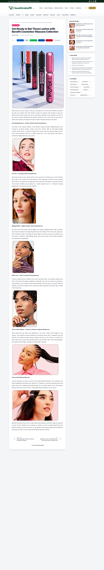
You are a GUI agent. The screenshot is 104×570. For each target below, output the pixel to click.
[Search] (86, 8)
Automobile (38, 14)
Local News (11, 14)
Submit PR (92, 8)
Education (52, 14)
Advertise (78, 8)
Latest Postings (48, 8)
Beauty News (18, 22)
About (66, 8)
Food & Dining (65, 14)
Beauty (27, 14)
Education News (86, 84)
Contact (72, 8)
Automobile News (75, 81)
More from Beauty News (38, 445)
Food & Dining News (75, 89)
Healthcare (45, 14)
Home (41, 8)
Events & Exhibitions (75, 87)
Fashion (32, 14)
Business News (74, 84)
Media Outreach (58, 8)
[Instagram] (93, 1)
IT (22, 14)
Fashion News (88, 87)
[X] (91, 1)
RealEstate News (85, 95)
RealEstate (72, 14)
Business (18, 14)
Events (58, 14)
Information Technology (76, 92)
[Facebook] (89, 1)
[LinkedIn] (95, 1)
